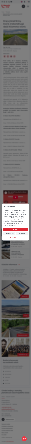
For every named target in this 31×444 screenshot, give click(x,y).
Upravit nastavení (9, 233)
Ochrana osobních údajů (15, 237)
